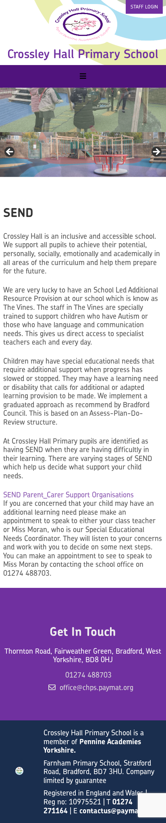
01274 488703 (88, 675)
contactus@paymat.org (117, 811)
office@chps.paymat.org (96, 687)
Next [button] (156, 108)
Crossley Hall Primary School (82, 53)
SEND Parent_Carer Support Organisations (68, 495)
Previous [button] (10, 108)
